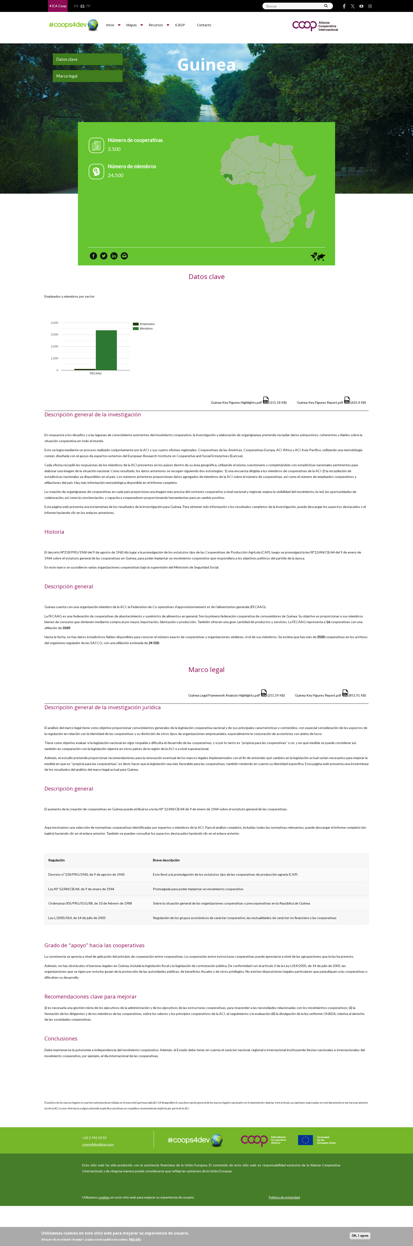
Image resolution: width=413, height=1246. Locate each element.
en (76, 6)
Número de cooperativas (135, 140)
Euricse (236, 456)
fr (88, 6)
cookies (104, 1197)
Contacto (204, 25)
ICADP (180, 25)
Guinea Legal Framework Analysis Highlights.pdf (224, 695)
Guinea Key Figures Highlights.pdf (236, 402)
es (82, 6)
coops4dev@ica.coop (98, 1144)
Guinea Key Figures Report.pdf (320, 402)
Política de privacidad (284, 1197)
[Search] (326, 5)
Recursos (156, 25)
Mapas (131, 25)
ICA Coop (58, 6)
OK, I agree (360, 1235)
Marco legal (66, 75)
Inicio (110, 25)
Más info (135, 1239)
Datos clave (66, 59)
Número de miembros (132, 166)
